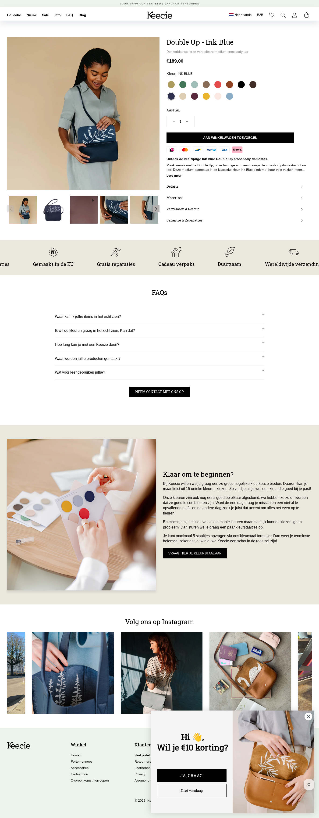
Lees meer (174, 175)
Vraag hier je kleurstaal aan (195, 553)
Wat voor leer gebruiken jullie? (80, 372)
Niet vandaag (192, 790)
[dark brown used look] (252, 84)
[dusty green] (194, 84)
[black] (241, 84)
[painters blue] (229, 96)
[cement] (182, 96)
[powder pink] (217, 96)
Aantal (173, 110)
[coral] (217, 84)
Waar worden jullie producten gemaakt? (88, 359)
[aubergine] (194, 96)
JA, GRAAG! (191, 775)
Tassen (76, 755)
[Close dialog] (308, 716)
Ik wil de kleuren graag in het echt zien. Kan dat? (95, 330)
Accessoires (80, 768)
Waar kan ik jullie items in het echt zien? (88, 316)
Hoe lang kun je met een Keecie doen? (87, 344)
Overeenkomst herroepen (90, 780)
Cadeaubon (79, 774)
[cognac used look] (229, 84)
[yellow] (206, 96)
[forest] (182, 84)
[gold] (171, 84)
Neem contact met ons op (159, 391)
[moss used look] (206, 84)
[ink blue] (171, 96)
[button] (283, 15)
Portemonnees (81, 761)
